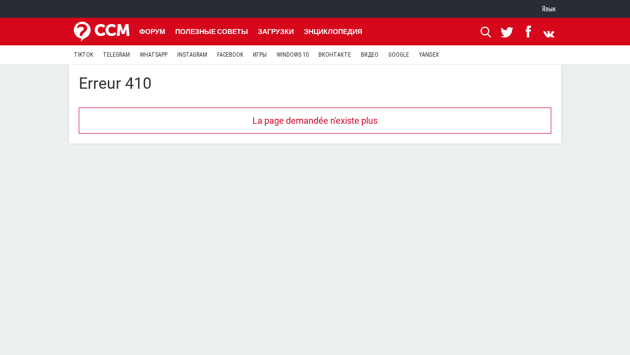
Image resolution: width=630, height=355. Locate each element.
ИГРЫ (260, 54)
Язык (549, 9)
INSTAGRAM (192, 54)
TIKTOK (83, 54)
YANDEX (429, 54)
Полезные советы (211, 32)
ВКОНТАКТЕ (334, 54)
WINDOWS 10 (293, 54)
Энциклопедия (333, 32)
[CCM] (101, 31)
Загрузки (276, 32)
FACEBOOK (230, 54)
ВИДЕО (369, 54)
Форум (152, 32)
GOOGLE (398, 54)
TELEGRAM (116, 54)
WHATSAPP (153, 54)
